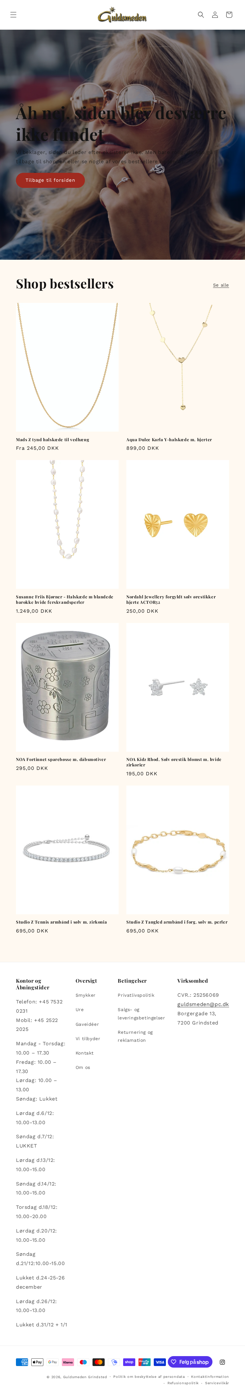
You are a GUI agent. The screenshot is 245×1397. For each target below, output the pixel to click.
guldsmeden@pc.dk (203, 1004)
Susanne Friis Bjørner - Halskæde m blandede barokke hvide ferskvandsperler (65, 599)
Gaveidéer (87, 1024)
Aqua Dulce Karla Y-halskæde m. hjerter (169, 439)
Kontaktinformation (210, 1377)
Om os (83, 1067)
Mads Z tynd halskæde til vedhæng (52, 439)
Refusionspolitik (183, 1383)
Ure (80, 1009)
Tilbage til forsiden (50, 180)
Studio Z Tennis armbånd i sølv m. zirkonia (61, 922)
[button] (13, 15)
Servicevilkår (217, 1383)
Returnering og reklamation (135, 1036)
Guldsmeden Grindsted (85, 1377)
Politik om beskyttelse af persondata (149, 1377)
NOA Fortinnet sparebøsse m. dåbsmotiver (61, 759)
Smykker (86, 995)
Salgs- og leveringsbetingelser (141, 1013)
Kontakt (85, 1052)
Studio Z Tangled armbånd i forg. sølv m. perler (176, 922)
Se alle (221, 285)
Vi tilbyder (88, 1038)
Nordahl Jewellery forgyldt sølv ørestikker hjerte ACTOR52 (171, 599)
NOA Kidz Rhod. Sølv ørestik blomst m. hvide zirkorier (174, 762)
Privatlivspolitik (136, 995)
